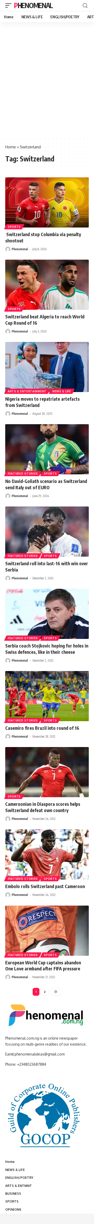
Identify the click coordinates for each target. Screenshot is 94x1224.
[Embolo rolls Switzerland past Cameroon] (47, 854)
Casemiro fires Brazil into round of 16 (42, 728)
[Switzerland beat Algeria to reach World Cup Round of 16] (47, 285)
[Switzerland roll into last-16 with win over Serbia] (47, 531)
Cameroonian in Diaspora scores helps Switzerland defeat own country (42, 807)
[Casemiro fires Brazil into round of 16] (47, 696)
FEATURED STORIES (23, 473)
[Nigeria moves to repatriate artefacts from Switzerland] (47, 367)
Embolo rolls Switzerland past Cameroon (45, 886)
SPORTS (14, 226)
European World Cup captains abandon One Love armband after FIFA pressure (43, 966)
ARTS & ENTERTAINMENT (27, 391)
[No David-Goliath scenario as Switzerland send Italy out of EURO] (47, 449)
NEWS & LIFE (61, 391)
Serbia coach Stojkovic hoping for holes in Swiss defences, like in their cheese (46, 649)
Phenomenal (33, 5)
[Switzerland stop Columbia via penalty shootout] (47, 202)
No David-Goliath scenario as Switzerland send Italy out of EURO (46, 484)
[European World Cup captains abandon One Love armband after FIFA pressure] (47, 931)
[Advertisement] (47, 87)
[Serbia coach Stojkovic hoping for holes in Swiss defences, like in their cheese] (47, 614)
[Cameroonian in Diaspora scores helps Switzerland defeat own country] (47, 772)
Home (10, 146)
